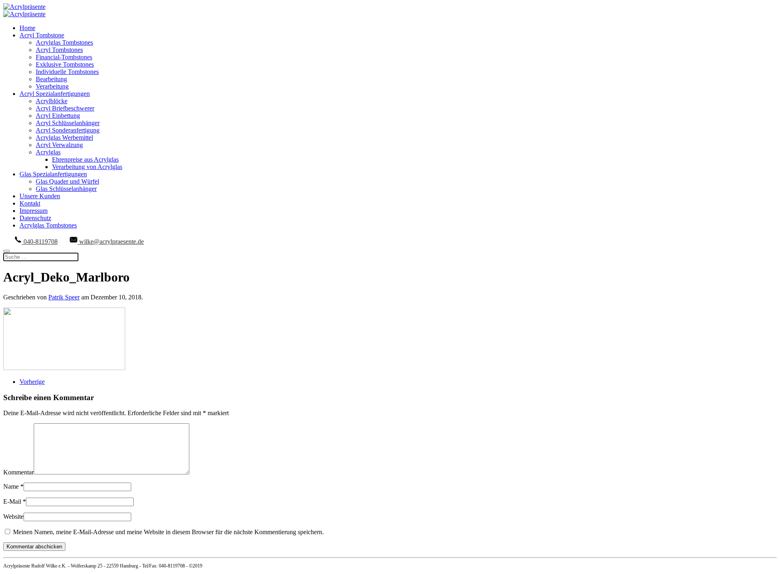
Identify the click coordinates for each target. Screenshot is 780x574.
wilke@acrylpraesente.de (111, 241)
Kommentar (18, 472)
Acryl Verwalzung (59, 144)
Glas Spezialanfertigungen (53, 174)
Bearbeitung (51, 79)
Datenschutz (35, 217)
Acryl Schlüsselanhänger (68, 122)
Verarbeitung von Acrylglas (87, 166)
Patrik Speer (64, 297)
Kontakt (30, 203)
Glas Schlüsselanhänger (66, 188)
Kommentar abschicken (34, 547)
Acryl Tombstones (59, 49)
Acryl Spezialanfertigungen (55, 93)
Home (27, 27)
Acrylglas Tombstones (64, 42)
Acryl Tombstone (42, 35)
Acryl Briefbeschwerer (65, 108)
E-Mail (14, 501)
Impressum (34, 210)
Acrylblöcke (51, 100)
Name (13, 486)
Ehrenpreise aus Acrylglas (85, 159)
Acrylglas (48, 152)
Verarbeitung (52, 86)
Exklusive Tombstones (65, 64)
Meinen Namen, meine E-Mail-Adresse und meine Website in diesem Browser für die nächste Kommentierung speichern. (167, 532)
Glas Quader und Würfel (67, 181)
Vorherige (32, 381)
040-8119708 (40, 241)
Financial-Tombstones (64, 57)
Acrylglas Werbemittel (64, 137)
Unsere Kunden (40, 196)
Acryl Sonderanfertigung (68, 130)
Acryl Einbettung (58, 115)
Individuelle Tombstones (67, 71)
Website (13, 516)
